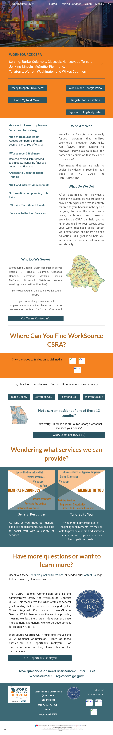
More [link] (98, 4)
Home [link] (53, 4)
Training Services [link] (70, 4)
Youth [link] (88, 4)
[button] (109, 4)
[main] (56, 64)
